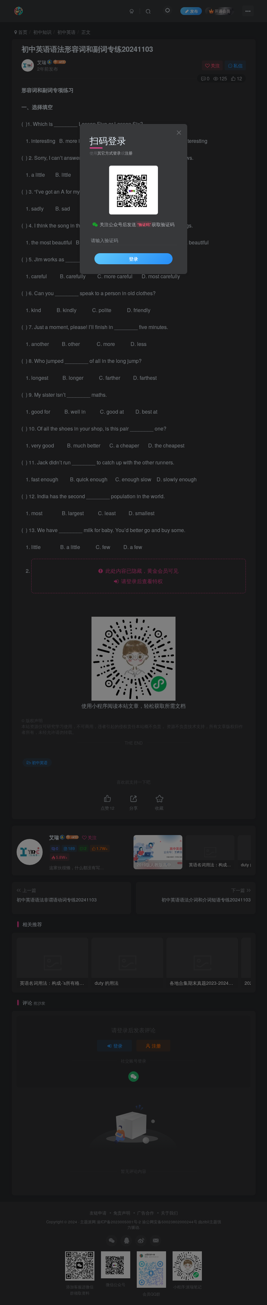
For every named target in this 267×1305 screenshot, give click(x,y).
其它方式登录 (109, 153)
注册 (129, 153)
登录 (133, 258)
